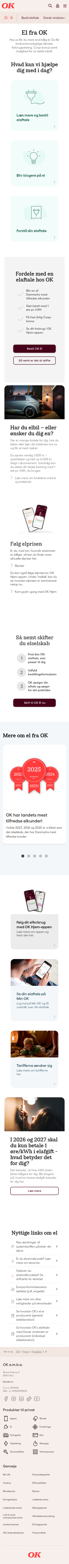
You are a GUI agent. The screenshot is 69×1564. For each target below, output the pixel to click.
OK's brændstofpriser (13, 1533)
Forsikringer (45, 1427)
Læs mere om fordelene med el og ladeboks (35, 479)
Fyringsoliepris (10, 1499)
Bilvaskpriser (9, 1491)
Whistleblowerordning (43, 1516)
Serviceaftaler (17, 1451)
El (11, 1427)
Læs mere (34, 1191)
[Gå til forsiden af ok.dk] (9, 6)
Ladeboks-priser (40, 1499)
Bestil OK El (34, 348)
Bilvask (42, 1418)
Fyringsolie (15, 1435)
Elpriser (19, 565)
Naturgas (44, 1443)
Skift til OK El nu (34, 702)
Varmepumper (46, 1451)
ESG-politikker (39, 1483)
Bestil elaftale (30, 17)
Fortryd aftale (39, 1533)
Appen (13, 1418)
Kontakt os (8, 1381)
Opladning (15, 1443)
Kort (41, 1435)
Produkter (37, 1351)
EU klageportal (39, 1524)
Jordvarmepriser (11, 1524)
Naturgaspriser (39, 1508)
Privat (26, 1351)
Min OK (6, 1474)
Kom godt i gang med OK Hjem (35, 591)
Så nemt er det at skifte (34, 360)
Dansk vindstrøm (54, 17)
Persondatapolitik (41, 1474)
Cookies (7, 1483)
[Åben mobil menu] (65, 5)
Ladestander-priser (12, 1508)
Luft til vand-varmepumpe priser (13, 1516)
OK (17, 1351)
